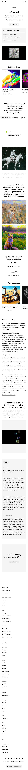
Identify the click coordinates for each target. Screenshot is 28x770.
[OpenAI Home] (4, 2)
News (3, 711)
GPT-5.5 (3, 603)
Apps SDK (4, 684)
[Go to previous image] (20, 149)
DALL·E (6, 462)
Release (14, 7)
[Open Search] (22, 2)
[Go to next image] (23, 149)
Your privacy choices (17, 761)
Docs (3, 655)
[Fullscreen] (22, 59)
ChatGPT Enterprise (6, 634)
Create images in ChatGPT (10, 40)
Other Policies (5, 752)
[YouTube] (8, 758)
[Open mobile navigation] (25, 2)
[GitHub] (14, 758)
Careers (3, 708)
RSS (3, 739)
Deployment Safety (6, 616)
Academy (4, 728)
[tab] (5, 117)
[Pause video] (14, 53)
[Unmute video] (19, 59)
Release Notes (5, 642)
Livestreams (4, 733)
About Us (4, 702)
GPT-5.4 (3, 605)
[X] (5, 758)
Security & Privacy (5, 618)
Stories (3, 725)
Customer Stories (5, 671)
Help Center (5, 718)
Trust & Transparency (6, 621)
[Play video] (24, 422)
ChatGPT (4, 628)
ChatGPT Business (6, 631)
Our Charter (4, 705)
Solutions (4, 665)
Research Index (5, 587)
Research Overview (6, 590)
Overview (4, 649)
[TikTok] (19, 758)
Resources (4, 668)
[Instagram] (16, 758)
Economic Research (6, 593)
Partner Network (5, 674)
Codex (3, 640)
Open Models (4, 686)
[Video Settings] (25, 59)
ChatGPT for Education (7, 637)
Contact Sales (5, 677)
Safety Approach (5, 613)
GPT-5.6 (3, 600)
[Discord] (22, 758)
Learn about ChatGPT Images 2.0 (12, 37)
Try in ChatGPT (14, 25)
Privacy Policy (5, 749)
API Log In (4, 653)
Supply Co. (4, 731)
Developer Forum (6, 695)
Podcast (3, 736)
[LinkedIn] (11, 758)
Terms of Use (4, 746)
